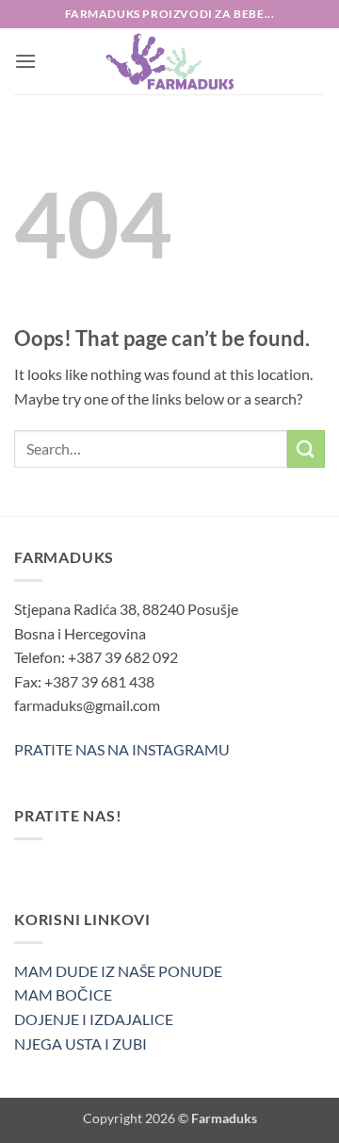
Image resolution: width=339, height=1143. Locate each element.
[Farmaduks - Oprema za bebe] (169, 61)
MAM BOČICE (63, 994)
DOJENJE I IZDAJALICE (93, 1019)
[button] (25, 61)
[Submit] (306, 448)
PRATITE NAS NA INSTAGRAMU (122, 749)
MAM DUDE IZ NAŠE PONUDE (118, 971)
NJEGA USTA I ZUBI (80, 1043)
